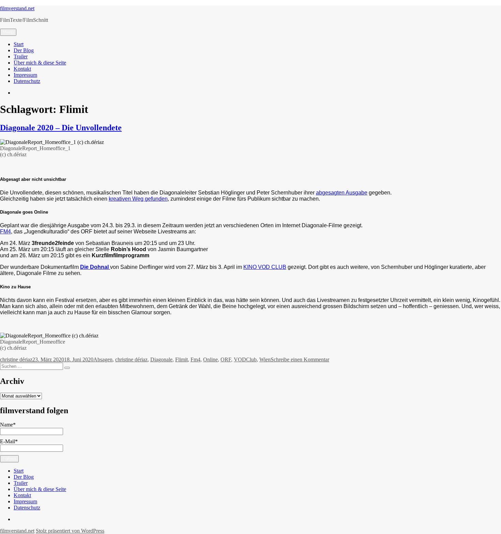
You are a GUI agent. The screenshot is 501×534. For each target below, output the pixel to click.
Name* (8, 425)
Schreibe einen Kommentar (300, 359)
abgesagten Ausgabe (341, 193)
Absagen (102, 359)
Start (19, 44)
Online (210, 359)
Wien (265, 359)
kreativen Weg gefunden (138, 199)
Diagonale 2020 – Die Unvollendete (61, 127)
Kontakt (22, 69)
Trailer (21, 56)
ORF (226, 359)
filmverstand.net (17, 8)
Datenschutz (27, 81)
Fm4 (195, 359)
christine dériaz (16, 359)
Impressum (25, 75)
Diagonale (161, 359)
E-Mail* (9, 441)
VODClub (245, 359)
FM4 (5, 231)
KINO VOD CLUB (264, 267)
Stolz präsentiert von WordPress (70, 531)
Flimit (181, 359)
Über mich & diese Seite (40, 63)
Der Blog (24, 50)
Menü (8, 32)
